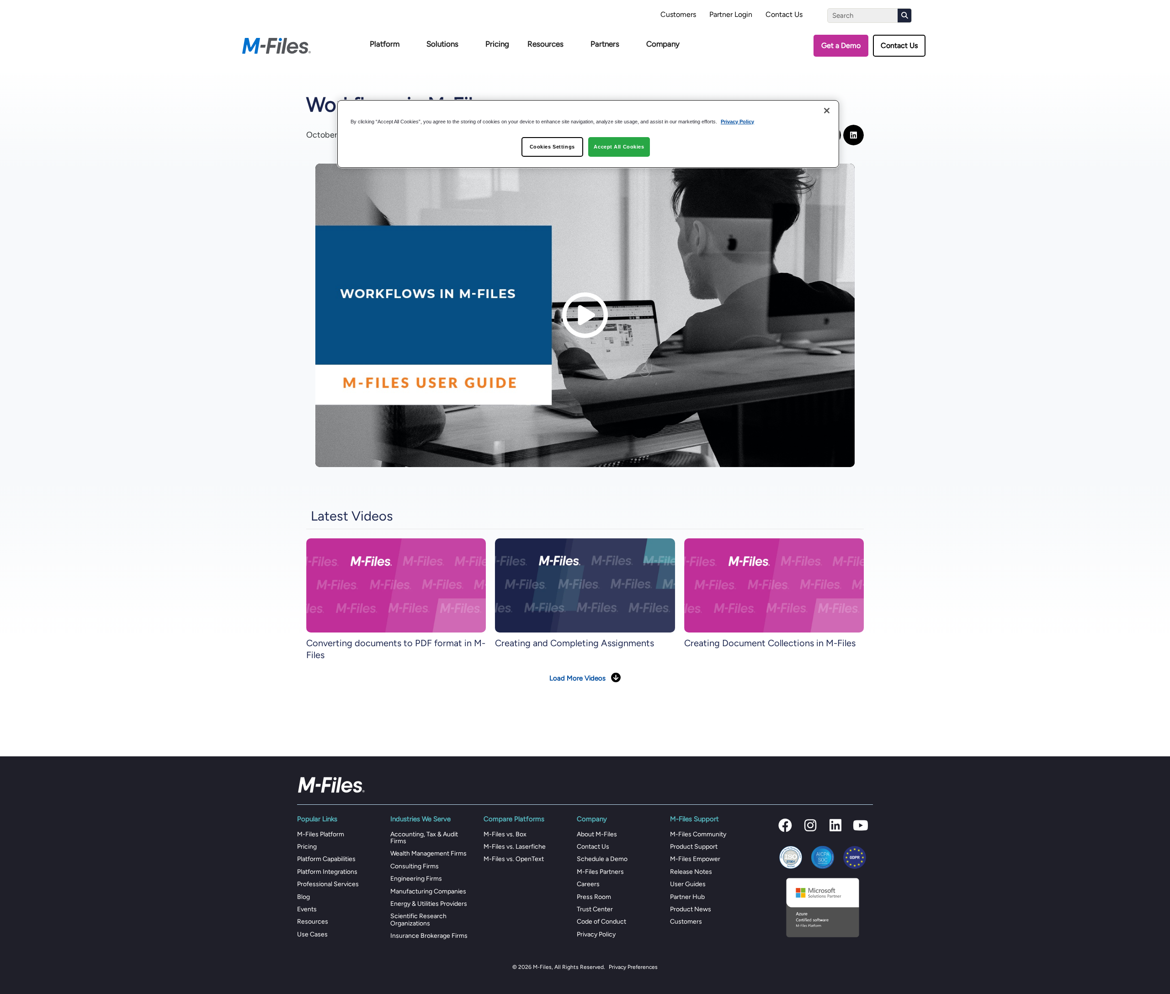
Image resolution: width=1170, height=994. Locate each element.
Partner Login (730, 14)
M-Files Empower (695, 859)
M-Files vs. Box (505, 834)
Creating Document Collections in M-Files (770, 643)
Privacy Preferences (633, 967)
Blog (303, 897)
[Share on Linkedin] (853, 135)
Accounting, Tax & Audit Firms (424, 837)
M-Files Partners (600, 872)
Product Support (694, 846)
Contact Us (784, 14)
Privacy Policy (596, 934)
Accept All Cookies (619, 146)
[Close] (827, 111)
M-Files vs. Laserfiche (515, 846)
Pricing (497, 43)
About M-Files (597, 834)
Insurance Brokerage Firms (429, 936)
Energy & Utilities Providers (428, 904)
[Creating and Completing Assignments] (585, 585)
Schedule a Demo (602, 859)
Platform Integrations (327, 872)
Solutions (442, 43)
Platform (384, 43)
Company (663, 43)
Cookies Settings (552, 146)
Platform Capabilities (326, 859)
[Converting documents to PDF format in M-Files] (396, 585)
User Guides (688, 884)
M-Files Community (698, 834)
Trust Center (595, 909)
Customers (678, 14)
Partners (604, 43)
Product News (690, 909)
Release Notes (691, 872)
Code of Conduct (601, 921)
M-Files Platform (320, 834)
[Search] (904, 15)
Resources (545, 43)
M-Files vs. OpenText (514, 859)
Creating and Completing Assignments (574, 643)
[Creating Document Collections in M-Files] (774, 585)
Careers (588, 884)
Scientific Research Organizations (418, 919)
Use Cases (312, 934)
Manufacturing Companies (428, 891)
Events (307, 909)
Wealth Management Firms (428, 853)
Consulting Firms (414, 866)
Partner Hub (687, 897)
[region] (588, 134)
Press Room (594, 897)
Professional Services (328, 884)
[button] (785, 825)
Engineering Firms (416, 878)
